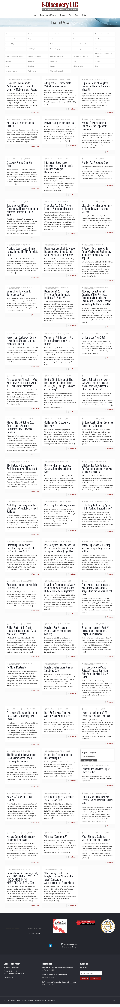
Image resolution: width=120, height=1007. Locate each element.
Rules (7, 66)
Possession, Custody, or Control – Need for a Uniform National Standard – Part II (22, 340)
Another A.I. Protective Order (95, 162)
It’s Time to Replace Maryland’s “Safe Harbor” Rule (59, 798)
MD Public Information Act (80, 56)
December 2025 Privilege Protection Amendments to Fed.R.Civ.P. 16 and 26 (57, 294)
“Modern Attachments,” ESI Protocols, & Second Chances (96, 714)
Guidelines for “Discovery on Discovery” (57, 424)
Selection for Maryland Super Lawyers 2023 (96, 770)
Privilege (97, 61)
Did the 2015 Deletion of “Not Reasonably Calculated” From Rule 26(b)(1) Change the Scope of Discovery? (59, 384)
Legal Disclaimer (9, 977)
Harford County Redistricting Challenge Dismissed (21, 838)
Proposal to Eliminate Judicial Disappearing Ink (58, 756)
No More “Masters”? (16, 667)
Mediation (8, 61)
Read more (35, 112)
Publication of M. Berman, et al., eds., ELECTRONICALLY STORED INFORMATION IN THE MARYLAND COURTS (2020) (22, 878)
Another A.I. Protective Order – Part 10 (21, 124)
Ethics (30, 44)
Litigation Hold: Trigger (56, 56)
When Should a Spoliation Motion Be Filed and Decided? (96, 838)
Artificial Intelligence (56, 34)
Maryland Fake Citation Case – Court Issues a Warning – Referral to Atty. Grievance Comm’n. (21, 427)
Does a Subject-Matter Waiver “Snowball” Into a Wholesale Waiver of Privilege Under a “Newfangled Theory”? (96, 384)
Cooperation (31, 39)
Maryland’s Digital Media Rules (59, 123)
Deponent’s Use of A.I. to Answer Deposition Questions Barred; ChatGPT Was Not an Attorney (60, 251)
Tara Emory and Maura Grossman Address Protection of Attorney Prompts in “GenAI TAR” (22, 210)
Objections (53, 61)
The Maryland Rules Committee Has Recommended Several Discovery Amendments (22, 757)
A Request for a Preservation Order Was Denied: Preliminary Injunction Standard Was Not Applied (96, 253)
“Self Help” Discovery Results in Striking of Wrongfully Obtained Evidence (22, 508)
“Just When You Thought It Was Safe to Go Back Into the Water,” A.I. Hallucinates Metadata (22, 382)
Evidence (53, 44)
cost (51, 39)
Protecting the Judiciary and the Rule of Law (22, 586)
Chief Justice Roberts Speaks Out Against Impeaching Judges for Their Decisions (97, 468)
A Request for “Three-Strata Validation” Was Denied (57, 84)
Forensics (8, 49)
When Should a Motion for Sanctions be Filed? (19, 293)
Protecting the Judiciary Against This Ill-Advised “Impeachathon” (97, 506)
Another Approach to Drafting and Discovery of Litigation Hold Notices (97, 548)
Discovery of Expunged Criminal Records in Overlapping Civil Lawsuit (22, 715)
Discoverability (10, 44)
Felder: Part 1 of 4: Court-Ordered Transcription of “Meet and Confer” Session (22, 630)
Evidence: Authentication (80, 44)
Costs (74, 39)
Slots (96, 66)
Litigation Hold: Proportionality (14, 56)
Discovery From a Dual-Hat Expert (20, 164)
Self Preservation (78, 66)
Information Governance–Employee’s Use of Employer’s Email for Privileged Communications (58, 167)
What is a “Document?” (55, 836)
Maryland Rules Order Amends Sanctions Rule (58, 669)
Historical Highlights (56, 49)
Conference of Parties (12, 39)
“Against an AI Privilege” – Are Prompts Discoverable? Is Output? (58, 340)
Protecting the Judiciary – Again (59, 505)
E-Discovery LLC (16, 1000)
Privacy (75, 61)
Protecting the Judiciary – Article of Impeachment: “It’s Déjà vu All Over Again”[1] (21, 548)
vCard (5, 973)
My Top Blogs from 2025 (93, 337)
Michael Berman (14, 79)
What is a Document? (56, 71)
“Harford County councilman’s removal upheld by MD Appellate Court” (22, 251)
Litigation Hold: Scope (34, 56)
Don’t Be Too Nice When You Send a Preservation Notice (57, 714)
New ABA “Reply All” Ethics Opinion (19, 798)
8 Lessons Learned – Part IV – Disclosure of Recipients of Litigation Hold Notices (96, 630)
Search (52, 66)
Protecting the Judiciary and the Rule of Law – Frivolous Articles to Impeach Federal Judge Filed (59, 548)
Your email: (83, 967)
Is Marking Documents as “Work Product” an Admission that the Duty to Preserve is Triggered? (59, 587)
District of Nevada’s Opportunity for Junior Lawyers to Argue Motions (97, 208)
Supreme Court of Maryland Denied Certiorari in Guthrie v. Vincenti (96, 86)
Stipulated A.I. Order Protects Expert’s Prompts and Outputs (58, 207)
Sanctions (31, 66)
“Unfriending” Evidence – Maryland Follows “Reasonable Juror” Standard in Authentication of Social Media (59, 878)
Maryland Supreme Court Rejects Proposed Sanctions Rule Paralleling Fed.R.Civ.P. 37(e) (95, 672)
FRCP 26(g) (31, 49)
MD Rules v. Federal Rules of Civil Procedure (104, 55)
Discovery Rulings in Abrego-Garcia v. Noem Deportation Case (58, 468)
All (6, 34)
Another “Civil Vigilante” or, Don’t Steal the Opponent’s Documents (95, 126)
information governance (80, 49)
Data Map (98, 39)
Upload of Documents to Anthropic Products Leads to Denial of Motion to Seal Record (22, 86)
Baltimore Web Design (48, 1000)
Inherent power (99, 49)
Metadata (31, 61)
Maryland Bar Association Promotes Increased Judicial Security (57, 630)
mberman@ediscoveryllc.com (16, 973)
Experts (97, 44)
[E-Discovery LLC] (60, 6)
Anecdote (31, 34)
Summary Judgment (12, 71)
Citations (75, 34)
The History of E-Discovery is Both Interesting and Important (22, 467)
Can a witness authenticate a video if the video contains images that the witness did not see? (97, 589)
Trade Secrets (32, 71)
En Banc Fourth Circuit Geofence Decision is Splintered (97, 424)
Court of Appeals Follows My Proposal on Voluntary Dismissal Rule (97, 800)
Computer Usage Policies (102, 34)
